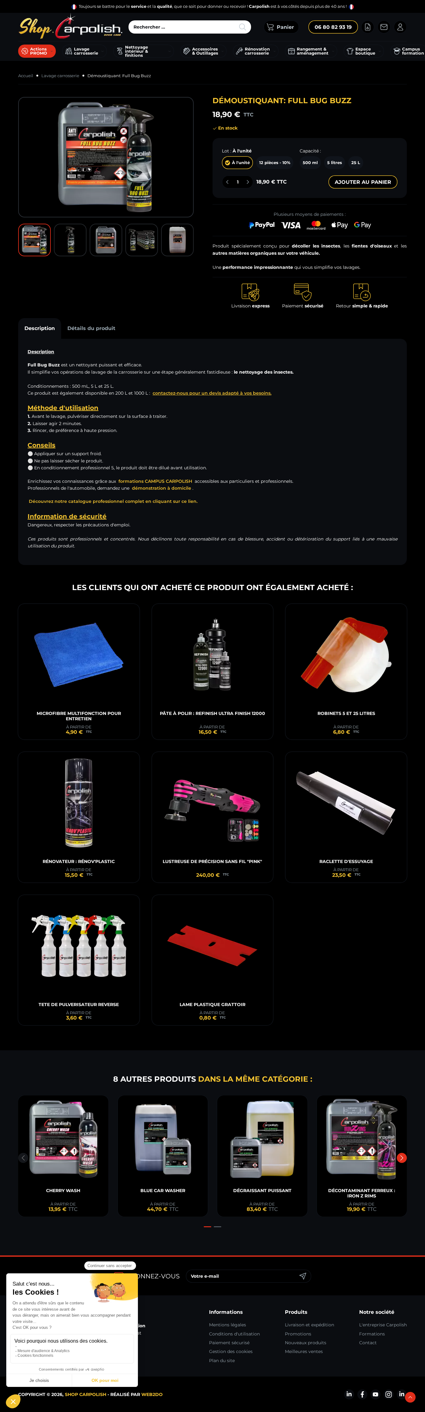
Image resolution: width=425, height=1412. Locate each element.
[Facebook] (362, 1394)
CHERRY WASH (63, 1190)
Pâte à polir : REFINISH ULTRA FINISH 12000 (212, 713)
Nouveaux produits (305, 1342)
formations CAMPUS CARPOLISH (155, 481)
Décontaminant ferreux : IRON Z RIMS (361, 1193)
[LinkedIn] (349, 1394)
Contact (368, 1342)
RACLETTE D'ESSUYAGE (346, 861)
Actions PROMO (38, 51)
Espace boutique (365, 51)
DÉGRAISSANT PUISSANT (262, 1190)
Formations (372, 1334)
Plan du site (222, 1360)
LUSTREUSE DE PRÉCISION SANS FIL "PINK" (212, 861)
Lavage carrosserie (86, 51)
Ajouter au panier (363, 182)
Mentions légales (227, 1325)
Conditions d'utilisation (234, 1334)
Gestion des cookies (231, 1351)
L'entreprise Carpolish (383, 1325)
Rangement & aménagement (312, 51)
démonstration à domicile (161, 488)
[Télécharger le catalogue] (367, 27)
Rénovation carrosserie (257, 51)
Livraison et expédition (309, 1325)
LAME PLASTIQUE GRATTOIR (212, 1004)
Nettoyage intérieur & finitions (136, 51)
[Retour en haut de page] (410, 1397)
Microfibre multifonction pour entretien (79, 716)
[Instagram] (389, 1394)
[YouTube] (375, 1394)
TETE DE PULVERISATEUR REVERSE (79, 1004)
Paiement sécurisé (229, 1342)
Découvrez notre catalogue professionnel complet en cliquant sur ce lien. (113, 501)
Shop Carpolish (85, 1394)
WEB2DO (152, 1394)
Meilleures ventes (304, 1351)
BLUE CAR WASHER (162, 1190)
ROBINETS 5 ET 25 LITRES (346, 713)
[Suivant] (402, 1158)
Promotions (298, 1334)
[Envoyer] (302, 1276)
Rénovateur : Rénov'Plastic (79, 861)
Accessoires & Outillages (205, 51)
